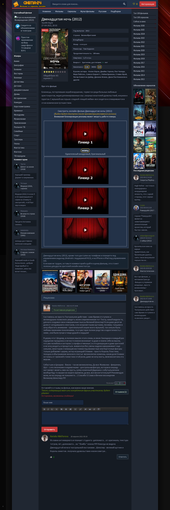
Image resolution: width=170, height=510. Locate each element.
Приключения (20, 123)
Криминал (18, 110)
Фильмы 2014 (138, 75)
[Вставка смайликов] (75, 409)
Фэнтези (18, 152)
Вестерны (18, 73)
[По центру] (66, 409)
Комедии (18, 102)
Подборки (116, 11)
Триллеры (18, 139)
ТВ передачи (19, 156)
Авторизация (147, 4)
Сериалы (72, 11)
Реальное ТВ (19, 127)
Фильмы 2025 (138, 29)
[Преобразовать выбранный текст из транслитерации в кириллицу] (94, 409)
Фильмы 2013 (138, 79)
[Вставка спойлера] (98, 409)
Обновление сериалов (144, 85)
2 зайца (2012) (146, 241)
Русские (102, 11)
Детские (17, 86)
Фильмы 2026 (138, 25)
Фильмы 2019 (138, 54)
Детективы (19, 81)
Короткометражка (22, 106)
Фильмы (59, 11)
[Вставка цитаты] (90, 409)
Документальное (21, 90)
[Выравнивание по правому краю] (70, 409)
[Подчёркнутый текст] (52, 409)
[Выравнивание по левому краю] (61, 409)
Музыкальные (20, 119)
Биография (19, 65)
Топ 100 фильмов (140, 13)
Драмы (17, 94)
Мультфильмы (87, 11)
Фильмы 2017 (138, 62)
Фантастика (19, 147)
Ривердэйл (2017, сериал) (151, 210)
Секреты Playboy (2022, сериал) (153, 180)
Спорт (16, 135)
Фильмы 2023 (138, 38)
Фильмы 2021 (138, 46)
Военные (18, 77)
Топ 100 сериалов (140, 17)
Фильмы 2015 (138, 71)
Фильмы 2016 (138, 67)
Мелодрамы (19, 114)
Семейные (18, 131)
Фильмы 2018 (138, 58)
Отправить (49, 429)
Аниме (16, 61)
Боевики (17, 69)
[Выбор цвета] (80, 409)
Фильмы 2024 (138, 34)
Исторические (20, 98)
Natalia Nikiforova (58, 306)
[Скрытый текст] (85, 409)
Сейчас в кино (139, 21)
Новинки (46, 11)
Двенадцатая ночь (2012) (150, 301)
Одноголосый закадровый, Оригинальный (85, 152)
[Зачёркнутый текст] (56, 409)
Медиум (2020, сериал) (26, 187)
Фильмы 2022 (138, 42)
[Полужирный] (44, 409)
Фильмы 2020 (138, 50)
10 (65, 72)
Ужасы (17, 143)
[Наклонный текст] (48, 409)
